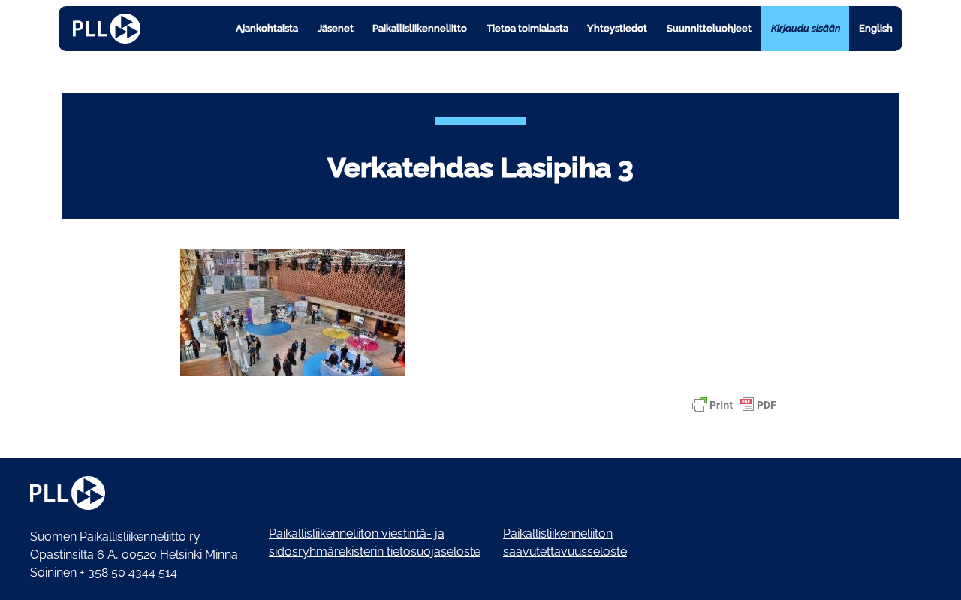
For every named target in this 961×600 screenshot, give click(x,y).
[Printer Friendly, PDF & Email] (734, 404)
